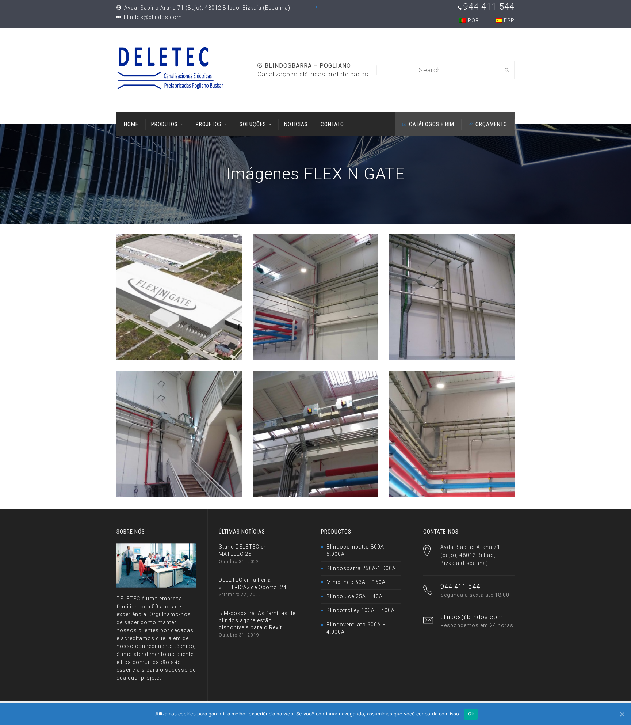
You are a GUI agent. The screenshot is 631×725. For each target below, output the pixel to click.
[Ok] (622, 714)
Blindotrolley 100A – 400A (360, 610)
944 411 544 (489, 6)
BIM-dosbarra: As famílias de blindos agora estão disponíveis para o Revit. (257, 620)
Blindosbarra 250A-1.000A (361, 568)
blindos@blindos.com (152, 17)
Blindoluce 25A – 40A (354, 596)
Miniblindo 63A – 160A (356, 582)
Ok (471, 714)
